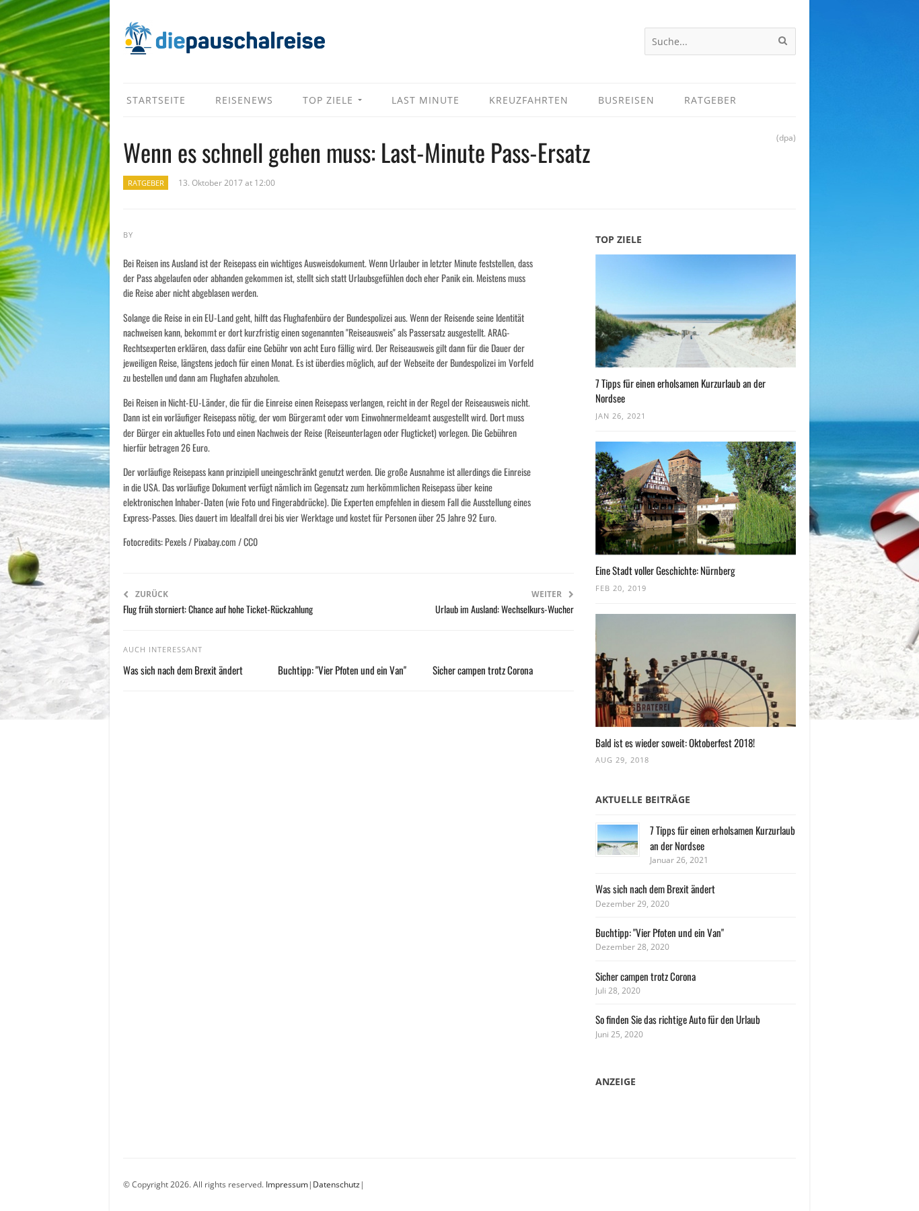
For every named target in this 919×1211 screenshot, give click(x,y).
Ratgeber (146, 183)
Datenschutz (336, 1184)
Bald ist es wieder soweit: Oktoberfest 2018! (675, 742)
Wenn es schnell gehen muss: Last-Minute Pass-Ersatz (356, 152)
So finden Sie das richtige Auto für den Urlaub (677, 1019)
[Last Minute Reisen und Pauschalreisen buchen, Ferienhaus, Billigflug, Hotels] (224, 43)
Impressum (287, 1184)
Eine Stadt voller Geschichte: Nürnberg (665, 570)
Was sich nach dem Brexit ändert (183, 669)
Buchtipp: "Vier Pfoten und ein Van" (342, 669)
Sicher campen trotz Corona (483, 669)
